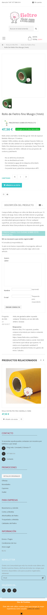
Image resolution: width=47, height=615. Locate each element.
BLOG (4, 551)
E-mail (6, 297)
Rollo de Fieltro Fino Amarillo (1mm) (16, 411)
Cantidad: (6, 178)
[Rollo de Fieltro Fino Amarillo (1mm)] (23, 386)
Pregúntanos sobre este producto (22, 123)
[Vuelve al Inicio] (2, 45)
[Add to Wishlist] (21, 419)
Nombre (7, 290)
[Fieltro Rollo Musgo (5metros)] (7, 104)
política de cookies (33, 609)
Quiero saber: (6, 259)
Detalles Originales (11, 476)
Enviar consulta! (13, 307)
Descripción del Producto (19, 205)
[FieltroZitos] (23, 17)
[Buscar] (36, 29)
